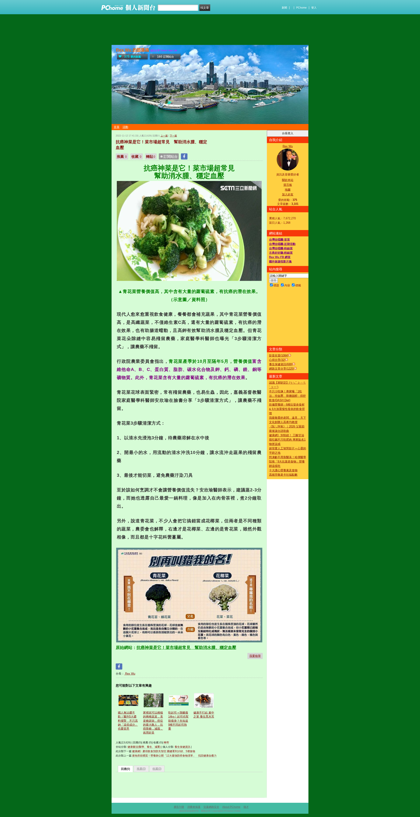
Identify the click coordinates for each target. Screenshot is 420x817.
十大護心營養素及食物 (283, 470)
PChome (301, 7)
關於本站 (287, 180)
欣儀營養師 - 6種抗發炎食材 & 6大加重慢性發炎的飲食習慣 (287, 409)
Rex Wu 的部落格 (132, 50)
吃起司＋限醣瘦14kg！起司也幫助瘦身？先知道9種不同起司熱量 (178, 720)
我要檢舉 (255, 655)
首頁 (116, 127)
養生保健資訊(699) (280, 364)
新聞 (284, 7)
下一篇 (173, 135)
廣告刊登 (179, 806)
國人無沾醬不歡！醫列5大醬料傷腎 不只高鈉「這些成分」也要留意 (128, 720)
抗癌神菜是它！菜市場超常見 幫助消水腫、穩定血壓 (186, 647)
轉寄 (166, 742)
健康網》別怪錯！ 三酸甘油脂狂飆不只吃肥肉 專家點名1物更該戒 (287, 440)
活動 (125, 127)
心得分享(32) (277, 360)
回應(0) (125, 769)
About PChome (231, 806)
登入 (314, 7)
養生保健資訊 (182, 746)
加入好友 (287, 194)
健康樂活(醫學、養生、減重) (144, 746)
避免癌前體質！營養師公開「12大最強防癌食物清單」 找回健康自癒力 (174, 755)
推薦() (141, 768)
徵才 (246, 806)
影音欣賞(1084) (278, 355)
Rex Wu (129, 673)
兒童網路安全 (211, 806)
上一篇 (164, 135)
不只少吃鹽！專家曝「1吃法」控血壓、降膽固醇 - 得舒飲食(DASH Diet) (287, 396)
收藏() (156, 768)
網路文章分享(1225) (281, 368)
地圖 (287, 189)
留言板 (288, 184)
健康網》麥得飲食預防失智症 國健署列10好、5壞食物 (163, 751)
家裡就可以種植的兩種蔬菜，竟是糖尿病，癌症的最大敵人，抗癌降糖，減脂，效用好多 (153, 722)
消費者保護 (193, 806)
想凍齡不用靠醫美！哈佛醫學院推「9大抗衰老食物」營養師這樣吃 (287, 461)
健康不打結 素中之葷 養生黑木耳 (203, 714)
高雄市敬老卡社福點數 (283, 474)
